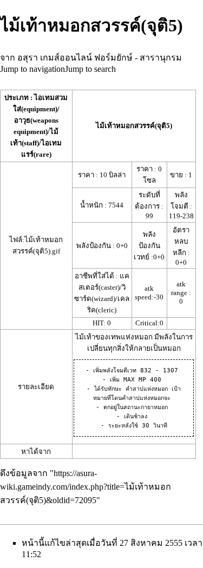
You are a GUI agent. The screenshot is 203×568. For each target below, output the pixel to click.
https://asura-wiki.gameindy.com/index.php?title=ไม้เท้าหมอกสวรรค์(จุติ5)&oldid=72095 (85, 487)
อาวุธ (22, 120)
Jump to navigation (32, 68)
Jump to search (90, 68)
